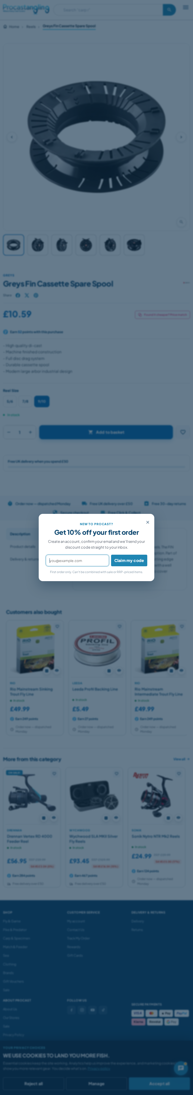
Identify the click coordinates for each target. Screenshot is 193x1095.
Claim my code (129, 560)
